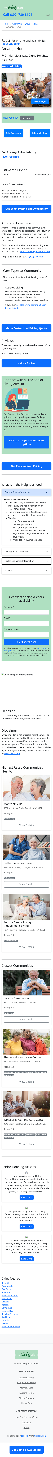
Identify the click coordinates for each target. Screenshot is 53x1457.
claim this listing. (12, 753)
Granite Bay (7, 1311)
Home (7, 23)
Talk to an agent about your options (26, 442)
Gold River (7, 1298)
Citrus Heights (31, 23)
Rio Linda (6, 1317)
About (26, 1427)
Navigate (26, 118)
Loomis (5, 1320)
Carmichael (7, 1307)
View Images (40, 101)
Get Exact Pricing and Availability (26, 208)
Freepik (24, 1435)
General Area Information (17, 492)
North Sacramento (11, 1326)
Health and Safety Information (19, 561)
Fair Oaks (6, 1289)
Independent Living (26, 1382)
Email (7, 618)
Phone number (11, 629)
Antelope (6, 1292)
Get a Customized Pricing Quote (26, 328)
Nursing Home (26, 1392)
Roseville (6, 1283)
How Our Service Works (26, 1417)
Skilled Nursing (26, 1398)
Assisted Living (26, 1377)
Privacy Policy (9, 650)
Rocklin (5, 1304)
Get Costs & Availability (26, 1449)
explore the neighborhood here (35, 251)
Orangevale (7, 1286)
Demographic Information (17, 551)
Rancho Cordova (10, 1314)
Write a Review (26, 363)
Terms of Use (41, 648)
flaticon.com (40, 1435)
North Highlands (10, 1295)
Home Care (26, 1403)
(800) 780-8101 (10, 117)
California (17, 23)
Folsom (5, 1301)
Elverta (5, 1323)
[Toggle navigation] (48, 15)
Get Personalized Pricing (26, 466)
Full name (9, 607)
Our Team (26, 1422)
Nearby (8, 570)
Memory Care (26, 1387)
